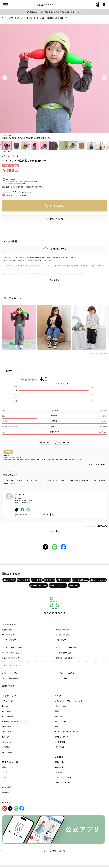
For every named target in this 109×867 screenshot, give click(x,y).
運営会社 (57, 762)
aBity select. (6, 726)
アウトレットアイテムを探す (67, 647)
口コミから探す (62, 678)
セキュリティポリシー (62, 777)
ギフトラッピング (61, 737)
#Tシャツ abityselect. (98, 580)
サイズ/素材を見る (58, 249)
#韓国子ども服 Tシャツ (39, 585)
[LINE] (16, 808)
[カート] (104, 4)
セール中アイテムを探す (11, 652)
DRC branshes (7, 711)
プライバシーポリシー (63, 782)
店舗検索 (5, 792)
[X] (10, 808)
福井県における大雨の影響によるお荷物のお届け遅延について (56, 12)
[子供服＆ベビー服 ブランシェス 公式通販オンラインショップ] (45, 4)
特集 (4, 767)
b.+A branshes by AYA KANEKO (14, 721)
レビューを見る (26, 192)
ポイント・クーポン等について (66, 731)
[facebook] (21, 808)
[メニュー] (5, 4)
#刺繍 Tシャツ (73, 585)
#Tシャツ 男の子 (9, 580)
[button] (4, 77)
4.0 (44, 379)
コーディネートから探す (65, 673)
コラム (4, 777)
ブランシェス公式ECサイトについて (68, 701)
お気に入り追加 (56, 219)
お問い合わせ (59, 747)
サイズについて (60, 721)
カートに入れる (56, 205)
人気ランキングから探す (11, 665)
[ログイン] (98, 4)
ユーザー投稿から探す (10, 678)
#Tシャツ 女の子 (23, 580)
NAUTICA (5, 737)
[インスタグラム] (4, 808)
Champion (6, 742)
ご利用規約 (58, 772)
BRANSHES (54, 851)
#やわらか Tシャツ (63, 580)
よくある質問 (59, 742)
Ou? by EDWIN (7, 716)
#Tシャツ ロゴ (36, 580)
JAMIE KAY (6, 747)
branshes (5, 706)
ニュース (5, 772)
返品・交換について (62, 716)
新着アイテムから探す (10, 658)
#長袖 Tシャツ (49, 580)
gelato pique (7, 752)
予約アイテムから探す (64, 658)
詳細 (35, 181)
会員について (59, 726)
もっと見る (54, 531)
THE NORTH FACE (9, 731)
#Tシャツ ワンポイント (58, 585)
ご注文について (60, 706)
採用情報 (57, 767)
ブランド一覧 (7, 701)
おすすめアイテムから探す (12, 647)
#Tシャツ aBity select (80, 580)
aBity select (10, 156)
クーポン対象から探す (64, 652)
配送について (59, 711)
